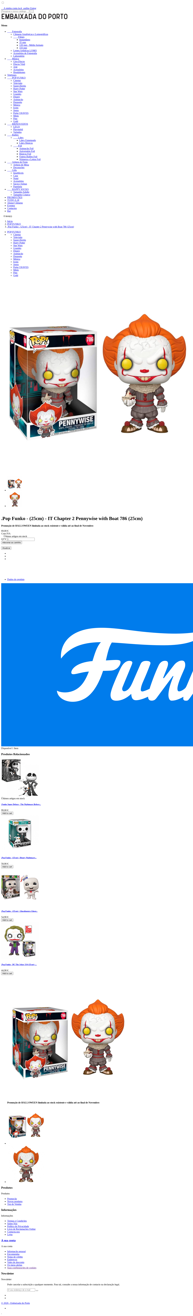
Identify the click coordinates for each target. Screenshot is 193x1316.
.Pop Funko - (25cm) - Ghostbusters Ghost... (19, 911)
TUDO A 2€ (13, 200)
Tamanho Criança (21, 194)
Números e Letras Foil (30, 159)
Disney (16, 96)
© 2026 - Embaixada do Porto (15, 1303)
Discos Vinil (19, 64)
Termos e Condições (17, 1221)
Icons (15, 107)
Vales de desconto (15, 1262)
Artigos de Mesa (21, 164)
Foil (17, 145)
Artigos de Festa (17, 162)
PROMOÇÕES (14, 197)
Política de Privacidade (18, 1226)
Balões (13, 135)
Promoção (12, 1198)
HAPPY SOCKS (18, 189)
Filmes (18, 37)
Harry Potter (19, 88)
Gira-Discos (19, 61)
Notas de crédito (15, 1257)
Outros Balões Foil (28, 156)
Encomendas (13, 1254)
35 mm (22, 42)
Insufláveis (18, 173)
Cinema (17, 80)
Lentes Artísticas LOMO (25, 50)
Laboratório (18, 56)
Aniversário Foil (27, 151)
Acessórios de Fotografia (25, 53)
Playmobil (18, 129)
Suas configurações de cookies (21, 1267)
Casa (15, 175)
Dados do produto (15, 579)
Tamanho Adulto (21, 192)
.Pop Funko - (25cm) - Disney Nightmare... (18, 858)
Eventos (11, 205)
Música (13, 58)
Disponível (6, 748)
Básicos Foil (25, 154)
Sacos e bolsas (20, 184)
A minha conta (9, 8)
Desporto (17, 102)
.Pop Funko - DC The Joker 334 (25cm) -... (19, 964)
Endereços (12, 1259)
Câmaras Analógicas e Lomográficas (30, 34)
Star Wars (17, 91)
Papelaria (17, 186)
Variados (17, 132)
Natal (15, 178)
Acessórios (18, 69)
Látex (18, 137)
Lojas (10, 1234)
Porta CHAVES (20, 113)
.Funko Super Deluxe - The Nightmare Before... (21, 804)
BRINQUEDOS (17, 124)
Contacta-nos (13, 1231)
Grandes (17, 94)
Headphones (19, 72)
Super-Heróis (19, 86)
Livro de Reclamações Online (21, 1229)
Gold (15, 121)
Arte (15, 67)
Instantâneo (24, 39)
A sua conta (8, 1240)
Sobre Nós (12, 1223)
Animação (18, 99)
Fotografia (14, 31)
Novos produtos (14, 1201)
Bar (9, 211)
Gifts (12, 170)
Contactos (12, 208)
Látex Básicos (26, 143)
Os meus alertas (14, 1265)
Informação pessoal (16, 1251)
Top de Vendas (14, 1204)
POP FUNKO (16, 77)
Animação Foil (26, 148)
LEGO (16, 126)
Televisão (17, 83)
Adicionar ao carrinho (11, 542)
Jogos (16, 110)
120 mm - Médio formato (31, 45)
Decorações (18, 167)
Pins (15, 118)
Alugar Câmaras (15, 203)
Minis (16, 116)
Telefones (11, 75)
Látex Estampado (27, 140)
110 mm (23, 48)
